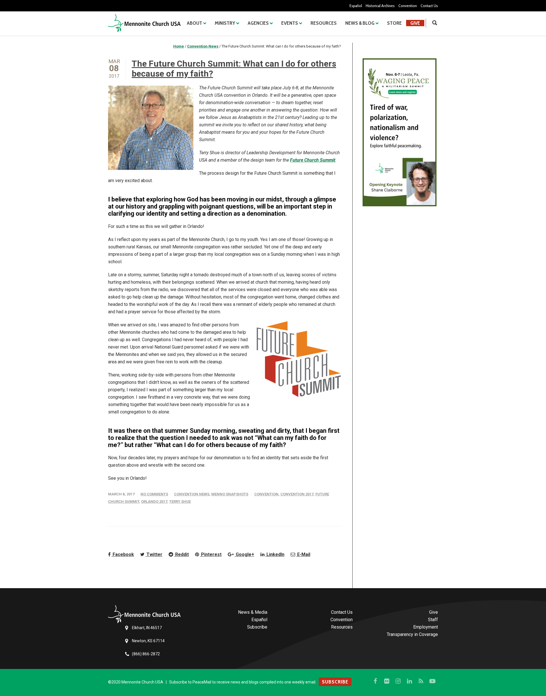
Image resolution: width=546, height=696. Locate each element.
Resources (324, 23)
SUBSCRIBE (335, 682)
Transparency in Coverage (412, 634)
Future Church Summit (312, 160)
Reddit (181, 554)
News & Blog (360, 23)
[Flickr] (386, 681)
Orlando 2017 (154, 501)
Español (355, 6)
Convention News (191, 494)
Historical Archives (380, 6)
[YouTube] (432, 681)
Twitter (153, 554)
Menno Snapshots (229, 494)
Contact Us (429, 6)
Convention (407, 6)
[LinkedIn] (409, 681)
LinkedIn (274, 554)
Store (394, 23)
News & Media (252, 612)
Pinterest (211, 554)
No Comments (154, 494)
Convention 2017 (296, 494)
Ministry (225, 23)
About (194, 23)
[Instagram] (398, 681)
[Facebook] (375, 681)
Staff (433, 619)
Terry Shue (180, 501)
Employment (425, 627)
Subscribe (257, 627)
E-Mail (303, 554)
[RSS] (421, 681)
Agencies (258, 23)
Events (289, 23)
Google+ (244, 554)
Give (415, 23)
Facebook (122, 554)
